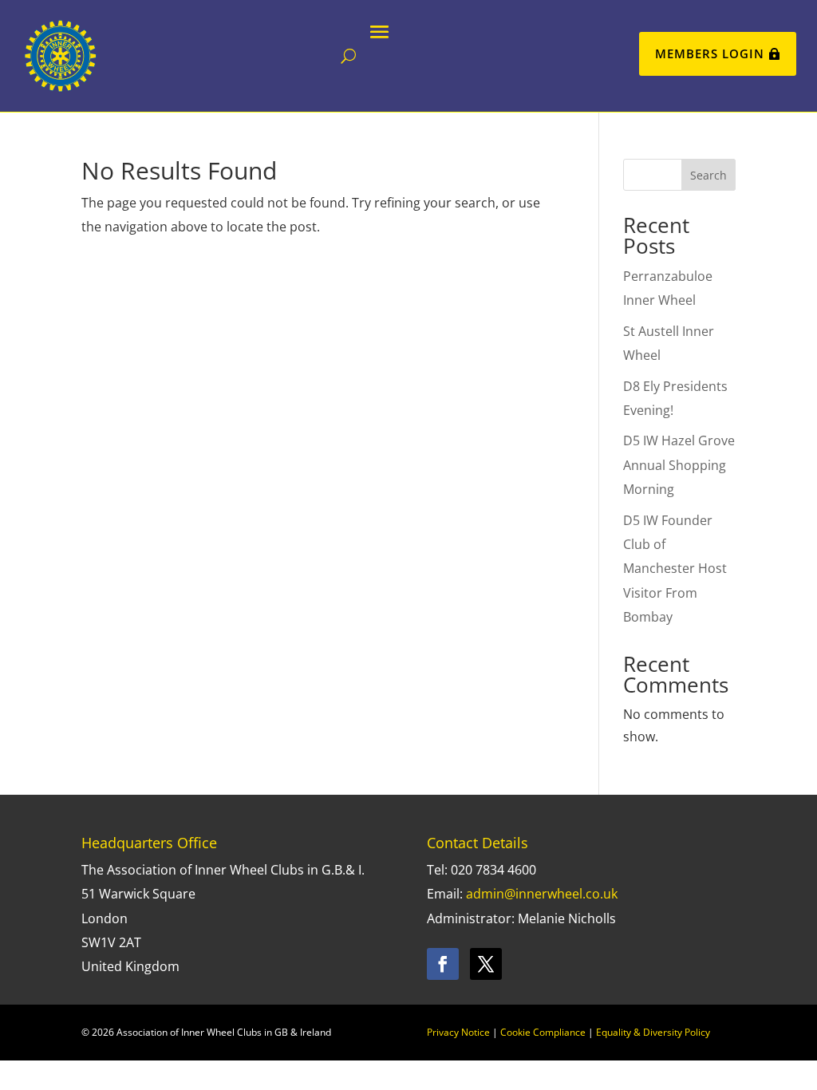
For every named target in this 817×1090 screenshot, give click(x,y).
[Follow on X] (486, 964)
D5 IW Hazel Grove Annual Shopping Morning (679, 465)
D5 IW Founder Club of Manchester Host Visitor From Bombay (675, 568)
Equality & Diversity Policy (653, 1032)
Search (708, 175)
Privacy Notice (458, 1032)
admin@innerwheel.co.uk (542, 893)
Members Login (709, 53)
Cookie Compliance (543, 1032)
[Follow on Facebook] (443, 964)
